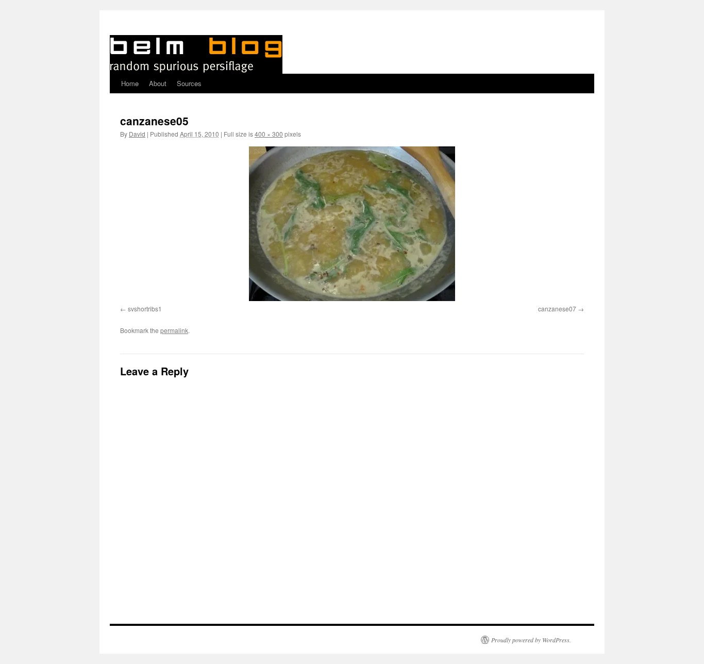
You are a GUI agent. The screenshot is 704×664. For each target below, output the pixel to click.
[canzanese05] (352, 223)
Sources (189, 83)
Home (130, 83)
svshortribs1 (145, 308)
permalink (174, 330)
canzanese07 (557, 308)
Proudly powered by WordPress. (531, 640)
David (137, 133)
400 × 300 (269, 133)
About (157, 83)
